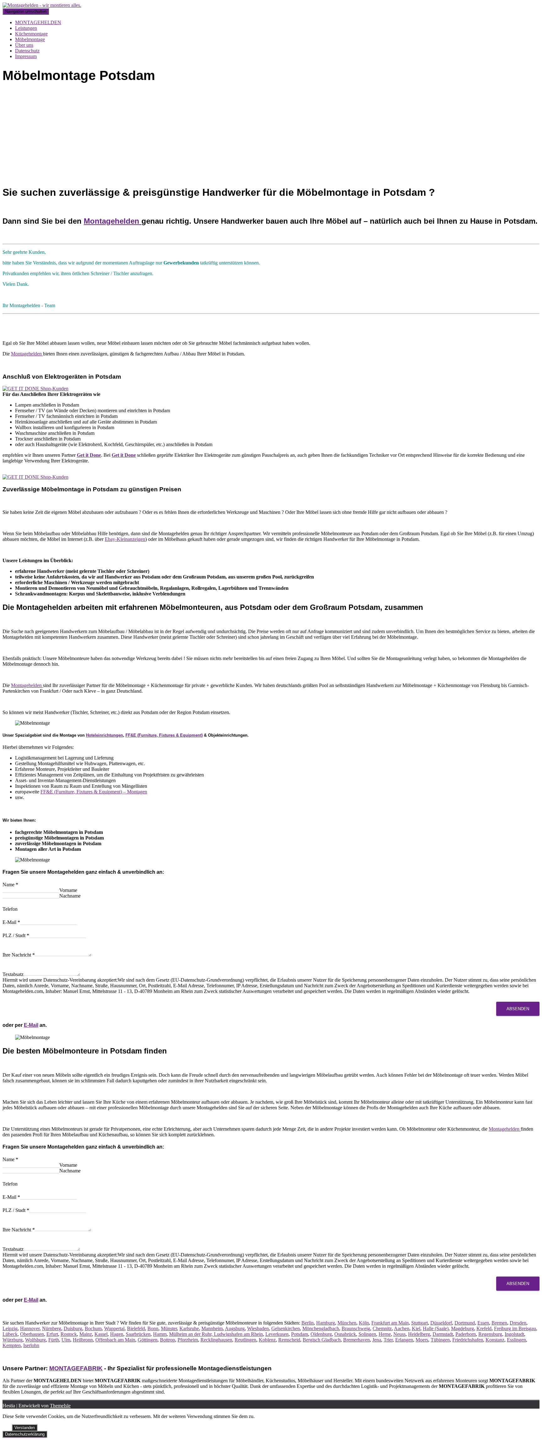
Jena (376, 1339)
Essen (483, 1322)
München (346, 1322)
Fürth (53, 1339)
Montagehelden (112, 221)
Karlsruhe (189, 1328)
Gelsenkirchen (285, 1328)
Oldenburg (321, 1334)
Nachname (70, 896)
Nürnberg (51, 1328)
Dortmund (464, 1322)
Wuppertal (114, 1328)
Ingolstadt (514, 1334)
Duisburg (73, 1328)
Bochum (93, 1328)
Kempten (12, 1345)
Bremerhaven (356, 1339)
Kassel (101, 1334)
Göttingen (147, 1339)
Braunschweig (356, 1328)
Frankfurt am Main (390, 1322)
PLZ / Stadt (16, 935)
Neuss (399, 1334)
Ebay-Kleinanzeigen (125, 539)
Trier (388, 1339)
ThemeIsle (60, 1405)
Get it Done (89, 455)
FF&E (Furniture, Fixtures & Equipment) (164, 735)
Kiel (416, 1328)
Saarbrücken (138, 1334)
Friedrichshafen (467, 1339)
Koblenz (267, 1339)
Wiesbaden (258, 1328)
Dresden (518, 1322)
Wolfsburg (35, 1339)
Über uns (24, 45)
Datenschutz (27, 50)
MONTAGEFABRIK (76, 1368)
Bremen (499, 1322)
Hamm (160, 1334)
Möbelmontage (30, 39)
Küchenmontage (31, 33)
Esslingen (516, 1339)
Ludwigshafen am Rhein (238, 1334)
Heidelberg (419, 1334)
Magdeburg (462, 1328)
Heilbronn (83, 1339)
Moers (422, 1339)
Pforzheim (188, 1339)
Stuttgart (419, 1322)
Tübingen (440, 1339)
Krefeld (484, 1328)
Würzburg (13, 1339)
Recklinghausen (216, 1339)
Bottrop (167, 1339)
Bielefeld (136, 1328)
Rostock (69, 1334)
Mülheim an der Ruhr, (191, 1334)
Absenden (518, 1008)
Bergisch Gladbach (322, 1339)
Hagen (116, 1334)
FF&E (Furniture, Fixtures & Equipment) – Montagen (93, 791)
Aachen (401, 1328)
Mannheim (212, 1328)
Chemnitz (382, 1328)
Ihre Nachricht (19, 954)
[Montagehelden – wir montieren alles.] (42, 5)
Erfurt (52, 1334)
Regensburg (490, 1334)
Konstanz (495, 1339)
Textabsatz (13, 974)
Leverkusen (277, 1334)
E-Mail (11, 922)
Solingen (367, 1334)
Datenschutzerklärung (25, 1434)
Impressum (26, 56)
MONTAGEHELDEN (38, 22)
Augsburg (235, 1328)
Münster (169, 1328)
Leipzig (10, 1328)
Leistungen (26, 28)
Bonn (152, 1328)
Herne (385, 1334)
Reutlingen (245, 1339)
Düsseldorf (441, 1322)
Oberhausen (32, 1334)
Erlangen (404, 1339)
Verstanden (24, 1427)
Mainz (85, 1334)
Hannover (30, 1328)
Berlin (307, 1322)
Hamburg (325, 1322)
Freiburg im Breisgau (515, 1328)
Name (10, 884)
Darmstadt (443, 1334)
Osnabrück (345, 1334)
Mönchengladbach (320, 1328)
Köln (364, 1322)
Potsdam (299, 1334)
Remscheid (289, 1339)
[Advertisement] (271, 136)
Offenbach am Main (115, 1339)
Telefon (10, 909)
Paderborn (465, 1334)
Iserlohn (31, 1345)
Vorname (68, 890)
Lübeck (10, 1334)
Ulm (65, 1339)
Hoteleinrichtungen (104, 735)
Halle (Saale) (436, 1328)
